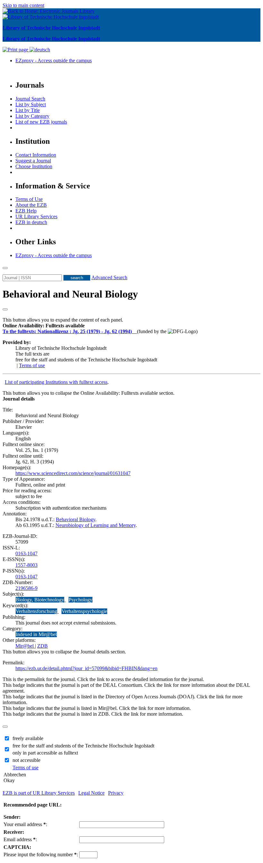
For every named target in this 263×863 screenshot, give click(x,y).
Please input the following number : (41, 854)
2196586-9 (26, 588)
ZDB (42, 646)
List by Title (27, 110)
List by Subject (30, 104)
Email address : (20, 839)
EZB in (31, 222)
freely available (28, 738)
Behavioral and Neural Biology (70, 294)
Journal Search (30, 98)
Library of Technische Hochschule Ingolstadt (51, 27)
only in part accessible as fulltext (45, 752)
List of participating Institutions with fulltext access (56, 382)
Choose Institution (33, 166)
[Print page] (16, 49)
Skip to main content (23, 5)
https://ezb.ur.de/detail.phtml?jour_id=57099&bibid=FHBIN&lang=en (86, 668)
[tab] (131, 326)
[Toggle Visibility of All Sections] (5, 309)
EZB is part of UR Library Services (39, 793)
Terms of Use (29, 199)
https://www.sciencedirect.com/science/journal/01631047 (73, 473)
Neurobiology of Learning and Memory (95, 525)
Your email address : (25, 824)
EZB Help (26, 210)
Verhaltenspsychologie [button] (84, 611)
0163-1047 (26, 553)
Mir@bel (25, 646)
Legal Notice (91, 793)
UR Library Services (36, 216)
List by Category (32, 116)
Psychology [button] (80, 599)
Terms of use (32, 365)
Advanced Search (109, 277)
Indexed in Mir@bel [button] (36, 634)
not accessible (26, 760)
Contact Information (35, 155)
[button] (44, 325)
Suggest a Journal (33, 160)
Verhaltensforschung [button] (36, 611)
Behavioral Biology (75, 519)
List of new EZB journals (41, 122)
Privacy (115, 793)
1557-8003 (26, 565)
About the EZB (31, 205)
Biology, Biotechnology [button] (40, 599)
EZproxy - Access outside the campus (53, 60)
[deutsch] (40, 49)
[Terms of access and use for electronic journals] (135, 331)
